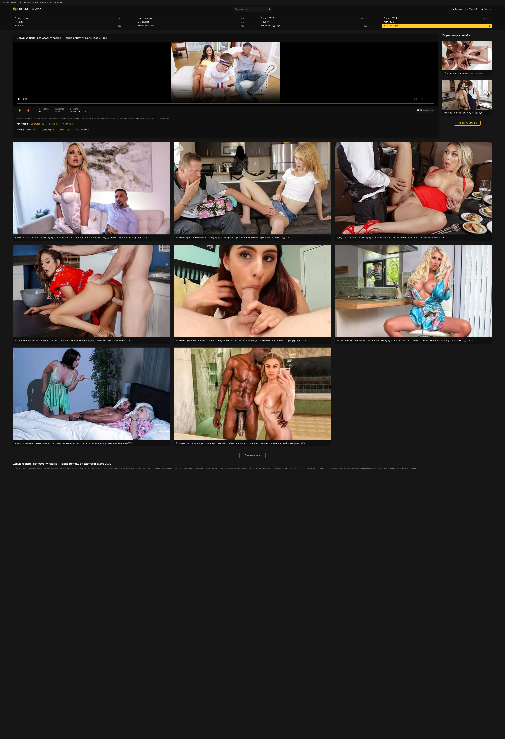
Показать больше (467, 123)
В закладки (425, 110)
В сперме (53, 124)
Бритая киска (37, 124)
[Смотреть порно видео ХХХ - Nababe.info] (36, 9)
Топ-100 (472, 9)
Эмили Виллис (82, 130)
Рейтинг (486, 9)
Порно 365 (31, 130)
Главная (458, 9)
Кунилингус (67, 124)
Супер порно (48, 130)
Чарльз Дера (65, 130)
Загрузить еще (252, 455)
